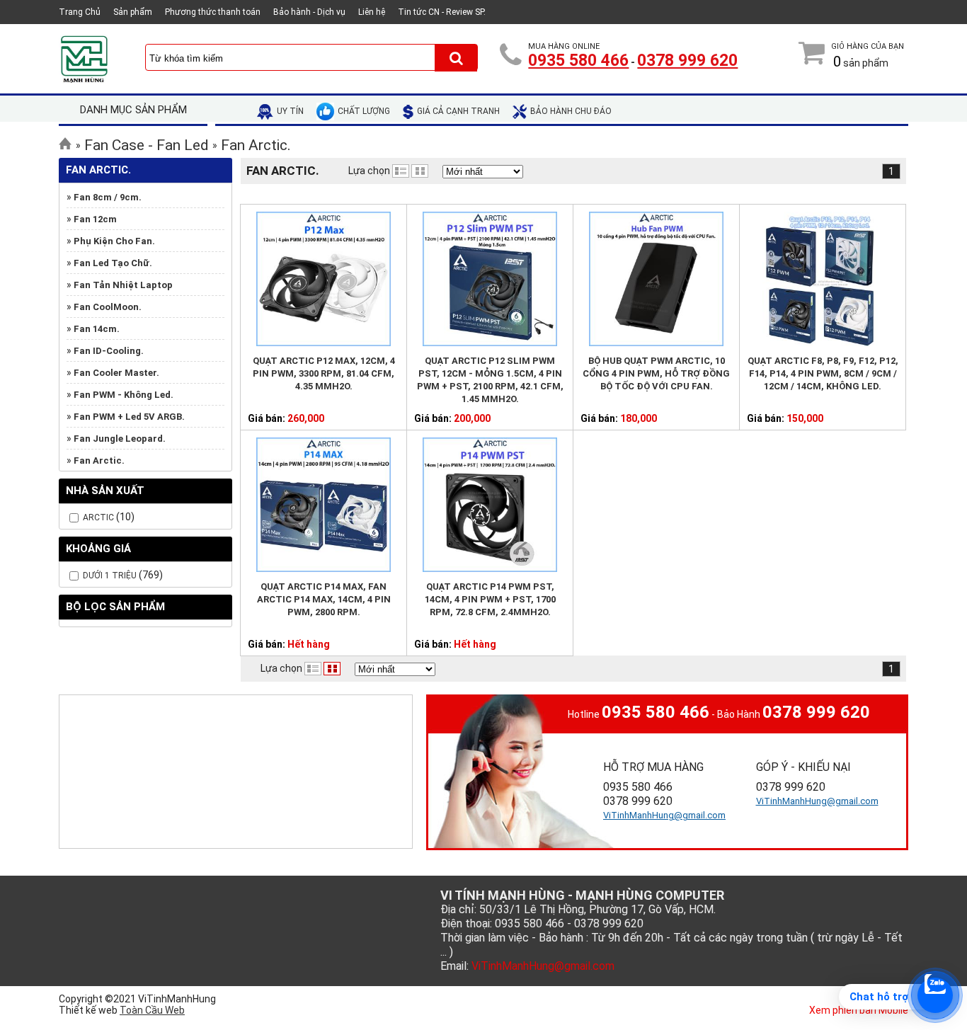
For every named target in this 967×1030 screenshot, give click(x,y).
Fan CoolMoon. (108, 307)
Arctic (98, 517)
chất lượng (364, 111)
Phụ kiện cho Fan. (114, 241)
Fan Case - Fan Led (146, 145)
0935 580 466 (578, 60)
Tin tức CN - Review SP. (442, 12)
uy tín (290, 111)
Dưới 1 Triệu (111, 575)
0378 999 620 (687, 60)
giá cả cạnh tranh (458, 111)
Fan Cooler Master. (116, 372)
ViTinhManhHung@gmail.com (664, 815)
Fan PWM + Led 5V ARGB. (129, 416)
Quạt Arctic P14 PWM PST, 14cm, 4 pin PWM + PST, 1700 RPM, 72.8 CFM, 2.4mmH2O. (490, 599)
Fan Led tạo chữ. (113, 263)
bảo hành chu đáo (571, 111)
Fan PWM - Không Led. (123, 394)
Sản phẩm (132, 12)
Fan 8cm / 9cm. (108, 197)
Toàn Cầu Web (152, 1010)
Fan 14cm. (97, 329)
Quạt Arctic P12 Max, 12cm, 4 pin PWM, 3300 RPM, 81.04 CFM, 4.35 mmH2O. (324, 373)
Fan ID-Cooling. (109, 350)
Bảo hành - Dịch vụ (309, 12)
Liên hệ (371, 12)
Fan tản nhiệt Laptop (123, 285)
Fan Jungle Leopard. (120, 438)
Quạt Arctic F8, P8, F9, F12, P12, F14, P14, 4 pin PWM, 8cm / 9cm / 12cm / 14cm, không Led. (823, 373)
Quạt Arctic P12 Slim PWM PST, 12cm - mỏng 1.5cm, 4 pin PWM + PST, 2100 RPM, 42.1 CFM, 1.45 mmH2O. (490, 379)
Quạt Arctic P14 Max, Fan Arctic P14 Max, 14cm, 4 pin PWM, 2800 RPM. (324, 599)
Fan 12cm (95, 219)
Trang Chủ (80, 12)
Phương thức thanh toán (213, 12)
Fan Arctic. (256, 145)
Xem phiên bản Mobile (858, 1010)
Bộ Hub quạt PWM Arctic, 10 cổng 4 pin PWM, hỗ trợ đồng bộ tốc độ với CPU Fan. (656, 373)
